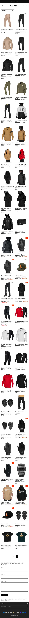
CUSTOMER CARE (6, 606)
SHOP (2, 603)
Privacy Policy (23, 599)
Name (2, 567)
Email (3, 574)
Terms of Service (4, 600)
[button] (3, 30)
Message (4, 581)
